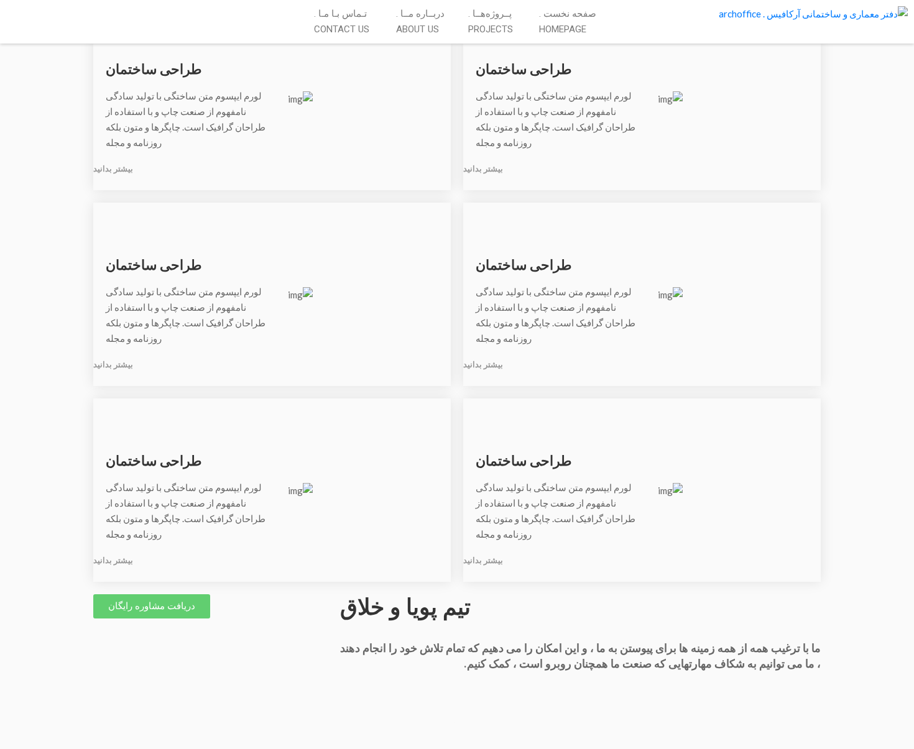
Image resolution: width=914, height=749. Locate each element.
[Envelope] (9, 15)
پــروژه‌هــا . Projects (490, 21)
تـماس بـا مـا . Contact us (341, 21)
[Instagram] (18, 15)
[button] (151, 606)
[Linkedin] (27, 15)
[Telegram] (35, 15)
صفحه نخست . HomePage (567, 21)
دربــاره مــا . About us (420, 21)
